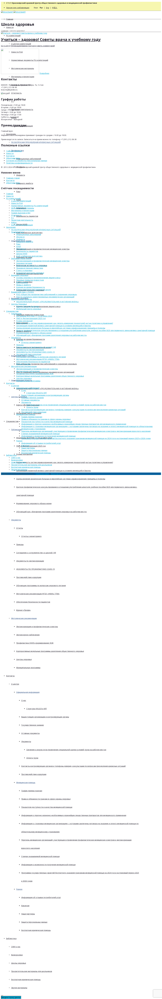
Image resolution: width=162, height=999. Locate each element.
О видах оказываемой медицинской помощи (40, 856)
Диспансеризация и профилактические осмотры (37, 626)
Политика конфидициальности (19, 163)
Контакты (10, 676)
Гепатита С (21, 249)
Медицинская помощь (25, 782)
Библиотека (11, 938)
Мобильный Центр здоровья (28, 309)
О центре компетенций (21, 44)
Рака (18, 191)
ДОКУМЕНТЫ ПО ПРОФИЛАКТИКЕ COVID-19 (35, 569)
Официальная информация (27, 692)
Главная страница (14, 151)
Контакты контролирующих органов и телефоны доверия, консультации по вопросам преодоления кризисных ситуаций (73, 766)
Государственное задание (32, 725)
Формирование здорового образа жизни (34, 503)
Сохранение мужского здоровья (30, 273)
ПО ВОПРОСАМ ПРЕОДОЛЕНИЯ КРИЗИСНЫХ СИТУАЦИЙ (36, 142)
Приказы (20, 544)
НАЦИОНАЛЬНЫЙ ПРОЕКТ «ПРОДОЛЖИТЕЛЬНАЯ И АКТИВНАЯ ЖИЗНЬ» (47, 388)
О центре (15, 684)
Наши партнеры (28, 914)
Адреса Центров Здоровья (27, 306)
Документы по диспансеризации (30, 561)
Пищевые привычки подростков (30, 314)
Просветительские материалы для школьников (31, 971)
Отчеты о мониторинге (31, 536)
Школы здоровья (18, 963)
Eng (47, 7)
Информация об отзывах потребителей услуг (41, 897)
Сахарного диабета (24, 183)
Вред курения (22, 282)
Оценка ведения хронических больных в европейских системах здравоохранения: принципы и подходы (60, 479)
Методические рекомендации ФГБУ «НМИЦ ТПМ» (37, 594)
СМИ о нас (15, 946)
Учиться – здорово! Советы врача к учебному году (51, 39)
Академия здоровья (19, 275)
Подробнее (44, 73)
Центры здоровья (24, 659)
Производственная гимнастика (29, 268)
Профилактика (17, 232)
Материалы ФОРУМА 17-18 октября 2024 (34, 316)
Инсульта (20, 237)
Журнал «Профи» (23, 610)
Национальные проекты (21, 299)
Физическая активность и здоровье (31, 265)
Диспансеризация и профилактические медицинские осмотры (42, 249)
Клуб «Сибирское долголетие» (29, 232)
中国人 (54, 7)
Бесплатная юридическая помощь (36, 930)
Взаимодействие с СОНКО (22, 292)
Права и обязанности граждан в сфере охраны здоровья (45, 799)
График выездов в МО (20, 213)
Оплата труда (32, 758)
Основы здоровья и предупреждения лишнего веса (38, 277)
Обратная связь (13, 158)
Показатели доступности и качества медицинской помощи (46, 807)
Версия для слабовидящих (17, 7)
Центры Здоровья (19, 304)
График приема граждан (31, 791)
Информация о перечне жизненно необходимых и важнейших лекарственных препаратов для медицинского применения (73, 815)
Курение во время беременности (30, 339)
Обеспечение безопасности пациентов (33, 602)
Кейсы (13, 222)
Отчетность (16, 93)
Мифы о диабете (23, 285)
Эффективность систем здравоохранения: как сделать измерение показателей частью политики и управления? (64, 462)
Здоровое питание (24, 263)
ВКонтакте (55, 474)
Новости (10, 27)
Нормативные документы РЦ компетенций (29, 205)
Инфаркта (20, 175)
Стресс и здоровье (24, 270)
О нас (23, 700)
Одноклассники (42, 474)
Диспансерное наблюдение (28, 635)
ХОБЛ (18, 246)
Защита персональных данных (34, 922)
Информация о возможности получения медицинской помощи (48, 864)
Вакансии (25, 905)
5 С (12, 217)
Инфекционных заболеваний (28, 158)
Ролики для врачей (24, 454)
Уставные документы (30, 733)
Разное (19, 889)
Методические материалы (22, 208)
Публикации (16, 429)
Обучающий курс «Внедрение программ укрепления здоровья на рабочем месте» (51, 511)
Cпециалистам (12, 421)
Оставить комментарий (44, 46)
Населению (11, 227)
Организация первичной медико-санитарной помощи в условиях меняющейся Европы (53, 470)
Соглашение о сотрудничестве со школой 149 (36, 552)
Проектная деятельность (22, 109)
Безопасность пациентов (27, 216)
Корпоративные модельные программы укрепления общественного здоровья (50, 651)
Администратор (27, 46)
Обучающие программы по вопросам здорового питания (41, 585)
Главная (9, 19)
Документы (16, 520)
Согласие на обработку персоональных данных (26, 160)
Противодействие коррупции (28, 577)
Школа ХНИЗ (21, 253)
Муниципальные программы (28, 667)
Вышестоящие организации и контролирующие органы (45, 717)
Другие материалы (19, 987)
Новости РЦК (17, 203)
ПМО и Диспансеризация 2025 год (31, 446)
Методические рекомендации (24, 618)
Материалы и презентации (22, 76)
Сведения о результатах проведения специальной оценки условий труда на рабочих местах (66, 749)
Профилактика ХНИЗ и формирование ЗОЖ (34, 643)
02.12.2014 (5, 46)
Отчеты (19, 528)
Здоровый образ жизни (21, 258)
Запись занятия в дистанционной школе (33, 289)
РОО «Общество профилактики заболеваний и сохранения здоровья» (46, 364)
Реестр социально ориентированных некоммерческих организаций (45, 372)
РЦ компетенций (13, 35)
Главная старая (13, 178)
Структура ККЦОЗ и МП (36, 708)
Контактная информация (22, 225)
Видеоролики (17, 955)
